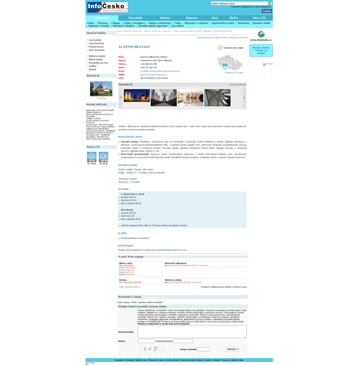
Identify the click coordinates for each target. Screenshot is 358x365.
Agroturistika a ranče (223, 23)
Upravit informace (205, 37)
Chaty (178, 23)
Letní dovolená (96, 43)
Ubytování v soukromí (196, 23)
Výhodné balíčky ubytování (152, 25)
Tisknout (244, 37)
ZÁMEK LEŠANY (93, 119)
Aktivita (165, 17)
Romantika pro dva (98, 63)
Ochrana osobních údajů (191, 360)
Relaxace (192, 17)
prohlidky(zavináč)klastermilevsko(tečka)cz (160, 71)
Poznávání (135, 17)
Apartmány (243, 23)
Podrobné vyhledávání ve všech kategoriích (251, 7)
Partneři (217, 360)
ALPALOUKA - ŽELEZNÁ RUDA (99, 125)
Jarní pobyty (95, 40)
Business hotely (261, 23)
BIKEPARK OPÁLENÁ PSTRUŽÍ (100, 110)
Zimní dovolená (96, 50)
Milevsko (207, 31)
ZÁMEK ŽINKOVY (94, 112)
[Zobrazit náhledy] (238, 84)
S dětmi (92, 66)
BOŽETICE (126, 272)
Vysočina (101, 98)
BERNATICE (127, 274)
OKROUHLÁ (127, 270)
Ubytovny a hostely (98, 25)
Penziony (103, 23)
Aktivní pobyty (96, 59)
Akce (214, 17)
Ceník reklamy (172, 360)
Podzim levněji (96, 47)
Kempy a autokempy (160, 23)
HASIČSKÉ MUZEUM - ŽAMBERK (100, 131)
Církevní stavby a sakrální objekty (187, 31)
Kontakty (130, 360)
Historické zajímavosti (133, 31)
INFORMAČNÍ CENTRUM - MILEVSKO (183, 282)
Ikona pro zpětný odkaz (233, 360)
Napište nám (141, 360)
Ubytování (102, 17)
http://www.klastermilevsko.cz (153, 74)
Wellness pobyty (97, 56)
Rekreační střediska (123, 25)
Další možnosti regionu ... (130, 287)
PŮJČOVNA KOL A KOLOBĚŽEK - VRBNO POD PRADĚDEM (101, 128)
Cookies (208, 360)
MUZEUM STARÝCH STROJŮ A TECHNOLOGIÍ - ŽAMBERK (99, 134)
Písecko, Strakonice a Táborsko (157, 31)
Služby (234, 17)
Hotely (90, 23)
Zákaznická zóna (156, 360)
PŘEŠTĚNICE (127, 268)
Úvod (119, 31)
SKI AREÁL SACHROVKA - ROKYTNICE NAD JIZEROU (98, 138)
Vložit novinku (221, 37)
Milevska (182, 250)
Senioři (92, 69)
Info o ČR (259, 17)
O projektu (119, 360)
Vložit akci (233, 37)
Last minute (177, 25)
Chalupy (115, 23)
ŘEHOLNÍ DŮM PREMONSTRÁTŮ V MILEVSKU (186, 266)
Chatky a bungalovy (134, 23)
